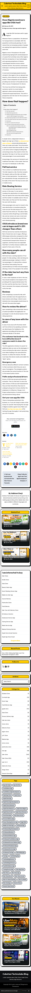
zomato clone (17, 883)
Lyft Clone (5, 735)
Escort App (5, 701)
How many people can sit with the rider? (17, 117)
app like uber (17, 785)
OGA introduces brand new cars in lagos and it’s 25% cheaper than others (17, 115)
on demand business (8, 832)
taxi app (4, 750)
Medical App (5, 739)
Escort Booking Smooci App (9, 591)
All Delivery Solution (7, 614)
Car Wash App (6, 697)
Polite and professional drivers (16, 131)
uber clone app (16, 872)
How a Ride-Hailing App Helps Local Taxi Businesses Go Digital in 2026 (15, 912)
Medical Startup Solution (9, 629)
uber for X (5, 762)
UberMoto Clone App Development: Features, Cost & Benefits (15, 928)
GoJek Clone (5, 579)
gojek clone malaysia (8, 808)
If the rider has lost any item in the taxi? (17, 119)
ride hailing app (20, 852)
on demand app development (10, 829)
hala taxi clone (6, 720)
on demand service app (9, 849)
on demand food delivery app (10, 839)
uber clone (6, 16)
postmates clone (6, 747)
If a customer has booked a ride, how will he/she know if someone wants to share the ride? (17, 127)
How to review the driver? (13, 122)
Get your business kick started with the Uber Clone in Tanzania (9, 479)
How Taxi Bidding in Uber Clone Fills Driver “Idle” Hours (15, 540)
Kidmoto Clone (6, 728)
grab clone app (7, 815)
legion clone (5, 731)
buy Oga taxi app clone (15, 409)
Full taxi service (10, 111)
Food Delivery (6, 606)
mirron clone (5, 743)
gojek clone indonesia (8, 805)
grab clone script (18, 815)
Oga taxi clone (8, 28)
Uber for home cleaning (9, 879)
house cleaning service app (10, 822)
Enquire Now (15, 641)
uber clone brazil (7, 876)
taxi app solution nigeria (19, 28)
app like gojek (7, 785)
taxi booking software (9, 862)
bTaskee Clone (6, 693)
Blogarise (23, 984)
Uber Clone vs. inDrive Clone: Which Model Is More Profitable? (15, 523)
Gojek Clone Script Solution (9, 633)
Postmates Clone (6, 602)
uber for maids (22, 879)
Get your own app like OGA (15, 133)
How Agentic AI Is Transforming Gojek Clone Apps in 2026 (14, 961)
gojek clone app (7, 798)
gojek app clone (7, 795)
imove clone (5, 724)
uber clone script (19, 876)
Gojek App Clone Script (8, 637)
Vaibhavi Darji (16, 493)
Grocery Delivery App (8, 716)
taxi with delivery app (9, 866)
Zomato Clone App (7, 773)
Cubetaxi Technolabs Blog (15, 3)
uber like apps (7, 883)
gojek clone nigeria (22, 808)
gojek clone (5, 708)
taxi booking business (9, 859)
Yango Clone (5, 769)
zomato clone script (8, 886)
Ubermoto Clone (6, 766)
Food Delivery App (7, 705)
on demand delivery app (9, 835)
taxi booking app (14, 856)
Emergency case (12, 130)
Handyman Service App (8, 618)
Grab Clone (5, 583)
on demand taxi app (8, 852)
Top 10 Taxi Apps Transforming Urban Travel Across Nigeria (7, 453)
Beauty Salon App (7, 587)
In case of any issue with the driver (15, 124)
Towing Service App (7, 621)
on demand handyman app (10, 845)
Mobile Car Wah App (7, 595)
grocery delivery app (8, 818)
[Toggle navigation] (2, 6)
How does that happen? (11, 109)
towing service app (8, 869)
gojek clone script (8, 812)
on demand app (21, 825)
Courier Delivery (6, 598)
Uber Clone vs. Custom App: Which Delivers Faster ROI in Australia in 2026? (14, 557)
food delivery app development (11, 791)
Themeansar (15, 986)
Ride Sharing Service (12, 112)
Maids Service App (7, 625)
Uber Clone (5, 576)
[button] (15, 991)
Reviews (9, 121)
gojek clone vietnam (21, 812)
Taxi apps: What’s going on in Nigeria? (9, 445)
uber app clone (20, 869)
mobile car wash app (8, 825)
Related (9, 134)
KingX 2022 (23, 822)
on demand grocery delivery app (11, 842)
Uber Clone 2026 (6, 758)
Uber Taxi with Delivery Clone (10, 610)
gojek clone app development (11, 802)
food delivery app (7, 788)
